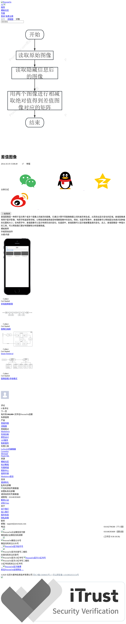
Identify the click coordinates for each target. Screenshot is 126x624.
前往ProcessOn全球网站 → (12, 570)
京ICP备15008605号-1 (42, 575)
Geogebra (5, 451)
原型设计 (5, 437)
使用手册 (5, 473)
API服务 (4, 440)
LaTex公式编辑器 (8, 449)
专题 (3, 13)
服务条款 (5, 515)
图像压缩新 (6, 329)
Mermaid (4, 454)
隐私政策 (5, 518)
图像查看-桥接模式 (9, 379)
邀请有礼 (5, 482)
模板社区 (5, 10)
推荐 (3, 7)
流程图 (10, 19)
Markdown (5, 431)
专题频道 (5, 468)
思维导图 (5, 423)
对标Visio (5, 503)
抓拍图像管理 (7, 304)
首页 (3, 19)
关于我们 (5, 509)
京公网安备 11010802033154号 (66, 575)
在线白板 (5, 434)
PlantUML (5, 456)
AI (2, 4)
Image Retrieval (7, 354)
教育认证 (5, 500)
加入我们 (5, 512)
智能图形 (5, 443)
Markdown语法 (7, 476)
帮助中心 (5, 470)
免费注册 (9, 16)
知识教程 (5, 465)
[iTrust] (63, 622)
